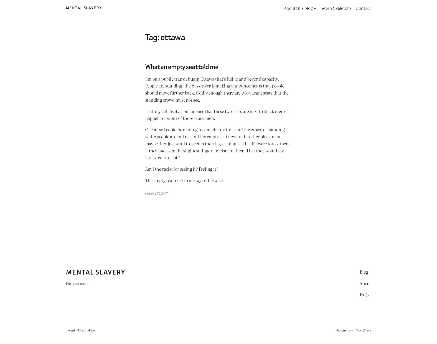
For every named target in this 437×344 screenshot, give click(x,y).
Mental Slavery (84, 7)
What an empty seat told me (181, 67)
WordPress (363, 330)
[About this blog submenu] (315, 8)
